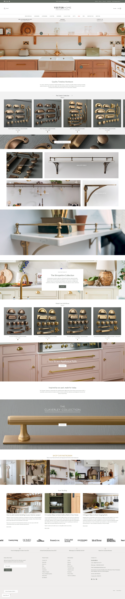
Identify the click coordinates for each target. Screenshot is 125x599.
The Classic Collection (62, 95)
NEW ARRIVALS (28, 16)
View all (62, 97)
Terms (114, 590)
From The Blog (62, 490)
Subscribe (8, 569)
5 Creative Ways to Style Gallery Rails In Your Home (61, 515)
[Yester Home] (62, 8)
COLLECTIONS (67, 16)
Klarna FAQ (44, 575)
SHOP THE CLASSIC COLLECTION (62, 142)
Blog (43, 566)
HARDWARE (36, 16)
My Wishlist (109, 1)
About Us (44, 564)
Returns (100, 1)
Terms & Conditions (72, 575)
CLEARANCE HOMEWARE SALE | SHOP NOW (62, 1)
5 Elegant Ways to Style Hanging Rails (95, 515)
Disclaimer (70, 571)
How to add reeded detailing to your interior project (24, 515)
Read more (9, 526)
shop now (62, 365)
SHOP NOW (62, 424)
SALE (79, 16)
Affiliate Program (45, 571)
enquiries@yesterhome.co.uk (100, 567)
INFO (84, 16)
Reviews (44, 568)
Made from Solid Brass (62, 303)
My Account (70, 566)
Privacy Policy (70, 573)
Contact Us (104, 1)
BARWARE (59, 16)
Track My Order (71, 568)
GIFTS (74, 16)
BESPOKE (98, 16)
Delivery (96, 1)
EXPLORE (62, 286)
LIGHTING (52, 16)
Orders (69, 560)
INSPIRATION (90, 16)
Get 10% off (6, 595)
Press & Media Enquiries (47, 573)
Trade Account (71, 569)
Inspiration (44, 569)
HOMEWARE (44, 16)
